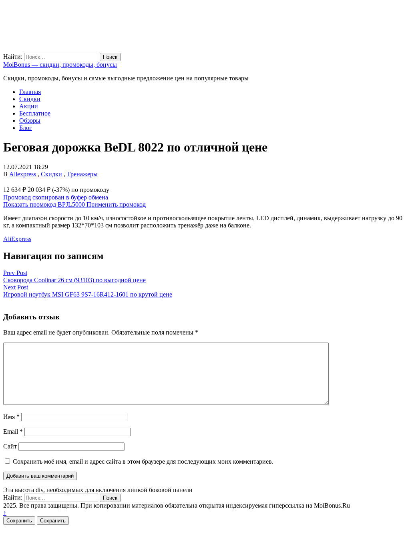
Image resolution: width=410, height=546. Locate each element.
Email (13, 431)
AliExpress (17, 238)
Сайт (10, 446)
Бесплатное (34, 113)
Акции (28, 106)
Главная (30, 91)
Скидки (29, 99)
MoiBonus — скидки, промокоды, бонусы (60, 64)
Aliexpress (22, 174)
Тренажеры (82, 174)
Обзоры (29, 120)
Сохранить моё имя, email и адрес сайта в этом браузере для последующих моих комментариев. (143, 461)
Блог (25, 127)
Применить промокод (116, 204)
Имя (11, 416)
